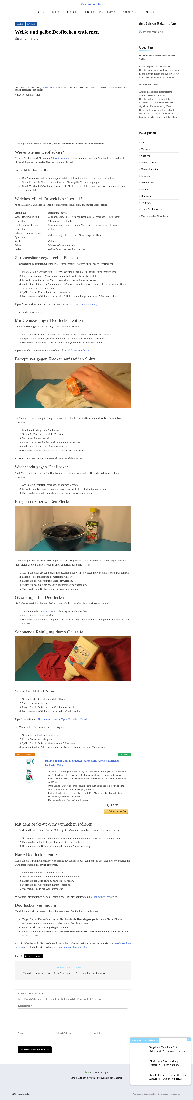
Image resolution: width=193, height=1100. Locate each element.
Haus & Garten (107, 12)
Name (21, 1033)
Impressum (175, 1094)
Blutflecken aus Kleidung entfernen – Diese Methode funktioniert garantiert (164, 1065)
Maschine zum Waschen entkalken (69, 947)
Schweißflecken (59, 158)
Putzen (41, 12)
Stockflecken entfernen (77, 350)
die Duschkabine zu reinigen (85, 304)
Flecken (55, 12)
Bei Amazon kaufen (117, 811)
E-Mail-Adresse (64, 1033)
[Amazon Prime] (123, 805)
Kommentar (25, 1005)
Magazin (151, 12)
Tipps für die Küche (151, 209)
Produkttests (131, 12)
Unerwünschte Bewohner (154, 216)
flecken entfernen (33, 956)
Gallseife (38, 735)
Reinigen (71, 12)
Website (98, 1033)
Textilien (31, 24)
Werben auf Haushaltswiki (144, 1094)
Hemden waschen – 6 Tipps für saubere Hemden (63, 719)
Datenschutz (163, 1094)
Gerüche (89, 12)
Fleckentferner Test (99, 896)
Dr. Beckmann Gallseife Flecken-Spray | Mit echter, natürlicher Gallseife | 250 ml (82, 762)
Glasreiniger (46, 611)
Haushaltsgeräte (149, 169)
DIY (143, 142)
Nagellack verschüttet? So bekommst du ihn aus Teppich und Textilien (166, 1051)
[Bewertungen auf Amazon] (30, 787)
